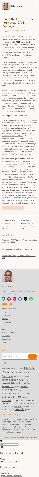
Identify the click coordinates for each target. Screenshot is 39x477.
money (11, 393)
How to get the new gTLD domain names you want (19, 257)
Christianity (22, 372)
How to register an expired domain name (17, 249)
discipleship (20, 376)
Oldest (17, 462)
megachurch (22, 390)
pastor (27, 393)
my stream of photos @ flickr (12, 136)
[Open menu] (36, 6)
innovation (19, 208)
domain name (7, 208)
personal (17, 396)
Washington (10, 406)
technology (21, 403)
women (33, 406)
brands (21, 368)
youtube (28, 409)
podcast (6, 400)
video (4, 343)
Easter (22, 380)
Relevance (4, 462)
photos (25, 397)
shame (5, 403)
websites (26, 406)
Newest (11, 462)
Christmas (7, 376)
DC (15, 376)
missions (4, 393)
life (15, 389)
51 (2, 125)
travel (32, 403)
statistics (12, 403)
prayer (13, 400)
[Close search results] (2, 447)
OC (22, 392)
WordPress (6, 409)
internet (25, 31)
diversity (27, 376)
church (4, 312)
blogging (9, 368)
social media (6, 339)
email (27, 380)
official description (19, 55)
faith (13, 383)
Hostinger (34, 437)
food (24, 383)
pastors (7, 396)
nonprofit (17, 393)
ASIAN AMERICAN (9, 309)
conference (6, 315)
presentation (21, 400)
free (28, 383)
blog (3, 368)
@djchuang (16, 6)
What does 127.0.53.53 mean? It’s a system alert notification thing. (19, 241)
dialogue (5, 319)
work (12, 410)
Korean (17, 386)
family (18, 383)
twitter (4, 406)
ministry (30, 390)
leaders (24, 386)
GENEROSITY (7, 322)
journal (4, 329)
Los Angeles (6, 47)
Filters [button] (5, 459)
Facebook (6, 383)
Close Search (5, 473)
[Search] (32, 356)
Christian (8, 372)
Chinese (29, 368)
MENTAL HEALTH (8, 332)
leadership (7, 389)
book (16, 368)
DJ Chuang (17, 437)
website (18, 406)
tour (27, 403)
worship (19, 409)
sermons (32, 400)
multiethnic (6, 336)
